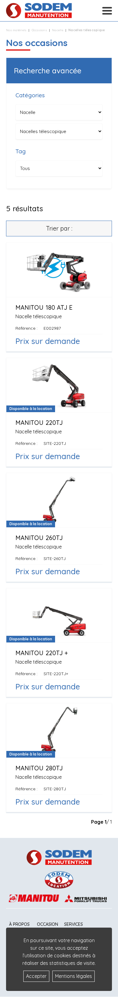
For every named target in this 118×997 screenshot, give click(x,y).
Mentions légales (73, 976)
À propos (19, 924)
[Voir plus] (59, 297)
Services (73, 924)
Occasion (47, 924)
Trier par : (59, 228)
